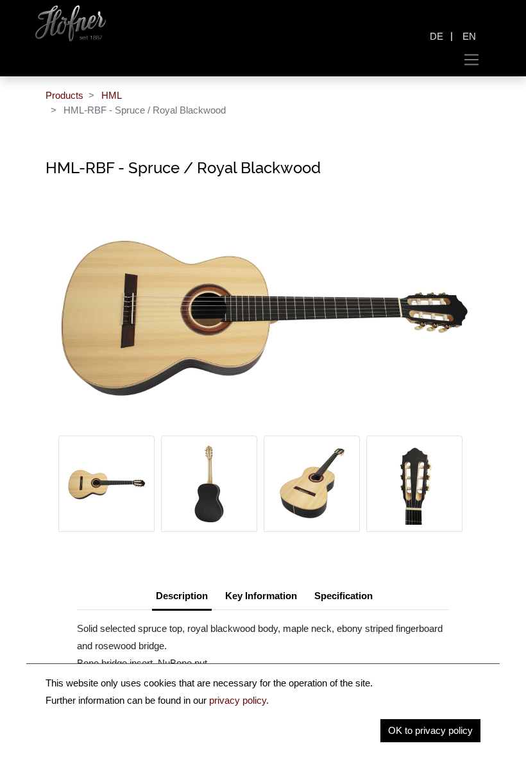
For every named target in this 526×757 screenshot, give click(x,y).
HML (111, 95)
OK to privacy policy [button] (430, 730)
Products (64, 95)
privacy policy (237, 700)
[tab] (343, 597)
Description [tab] (182, 595)
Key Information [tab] (261, 595)
